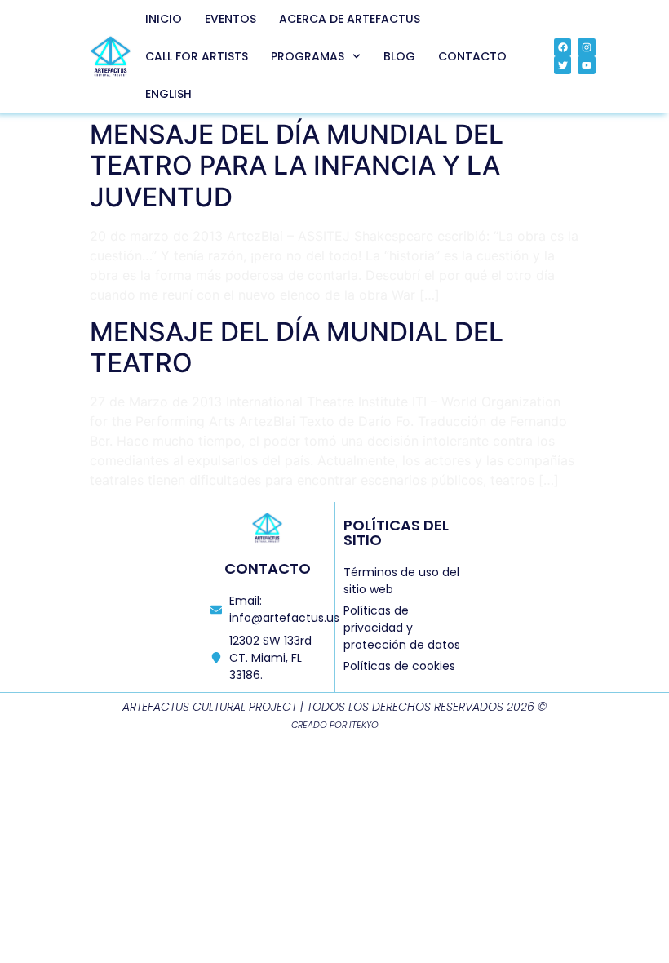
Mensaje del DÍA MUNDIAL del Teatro (296, 347)
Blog (399, 56)
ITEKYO (364, 724)
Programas (307, 56)
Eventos (230, 19)
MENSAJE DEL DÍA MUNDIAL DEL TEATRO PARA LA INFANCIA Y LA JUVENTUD (296, 165)
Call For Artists (196, 56)
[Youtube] (587, 65)
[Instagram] (587, 47)
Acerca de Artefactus (349, 19)
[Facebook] (563, 47)
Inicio (163, 19)
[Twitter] (563, 65)
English (168, 94)
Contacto (472, 56)
